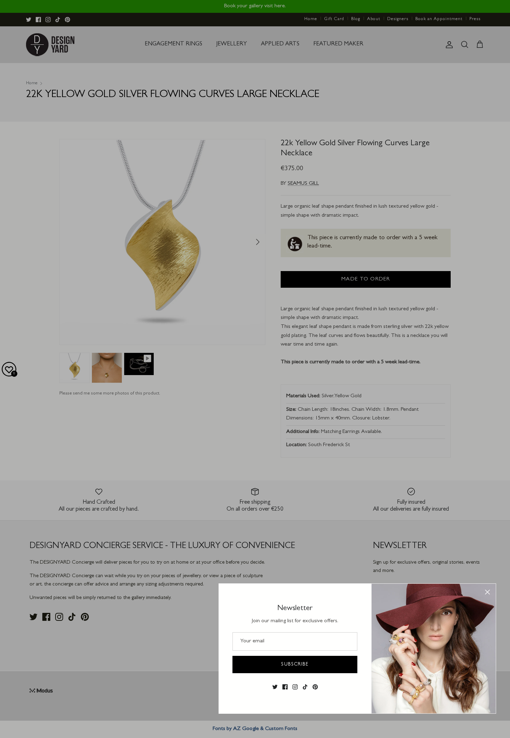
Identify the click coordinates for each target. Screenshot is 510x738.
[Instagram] (295, 686)
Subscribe (294, 664)
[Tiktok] (305, 686)
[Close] (487, 592)
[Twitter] (275, 686)
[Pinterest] (315, 686)
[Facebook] (285, 686)
